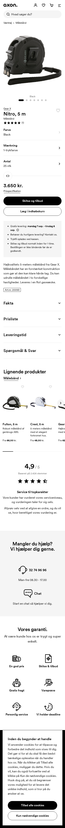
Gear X (7, 108)
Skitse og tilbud (32, 201)
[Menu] (59, 5)
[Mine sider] (35, 5)
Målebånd (21, 22)
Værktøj (7, 22)
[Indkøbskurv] (51, 5)
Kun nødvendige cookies (32, 816)
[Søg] (7, 14)
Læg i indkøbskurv (32, 211)
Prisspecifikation (12, 191)
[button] (32, 123)
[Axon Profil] (10, 5)
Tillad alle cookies (32, 805)
